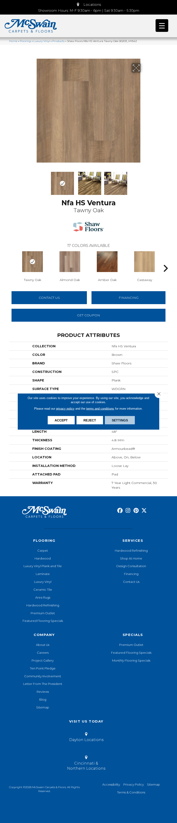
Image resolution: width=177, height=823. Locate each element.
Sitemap (42, 707)
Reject (89, 420)
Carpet (42, 550)
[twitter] (144, 511)
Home (13, 41)
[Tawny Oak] (32, 261)
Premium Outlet (43, 613)
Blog (42, 699)
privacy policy (65, 408)
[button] (88, 4)
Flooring (25, 41)
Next (144, 181)
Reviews (43, 691)
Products (58, 41)
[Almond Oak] (69, 261)
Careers (43, 652)
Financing (131, 574)
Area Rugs (42, 597)
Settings (120, 420)
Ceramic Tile (42, 589)
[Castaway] (144, 261)
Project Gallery (43, 660)
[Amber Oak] (107, 261)
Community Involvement (42, 676)
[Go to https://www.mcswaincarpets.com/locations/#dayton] (86, 738)
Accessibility (111, 784)
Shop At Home (131, 558)
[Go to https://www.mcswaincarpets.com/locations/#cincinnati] (86, 763)
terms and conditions (100, 408)
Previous (33, 181)
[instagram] (128, 511)
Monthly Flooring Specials (131, 660)
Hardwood (43, 558)
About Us (42, 645)
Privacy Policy (133, 784)
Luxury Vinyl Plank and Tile (43, 566)
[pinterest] (136, 511)
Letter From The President (42, 684)
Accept (61, 420)
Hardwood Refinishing (42, 605)
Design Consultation (131, 566)
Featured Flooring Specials (43, 621)
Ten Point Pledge (43, 668)
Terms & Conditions (131, 792)
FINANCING (129, 298)
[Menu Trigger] (162, 25)
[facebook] (120, 511)
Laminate (43, 574)
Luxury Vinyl (41, 41)
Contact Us (49, 298)
